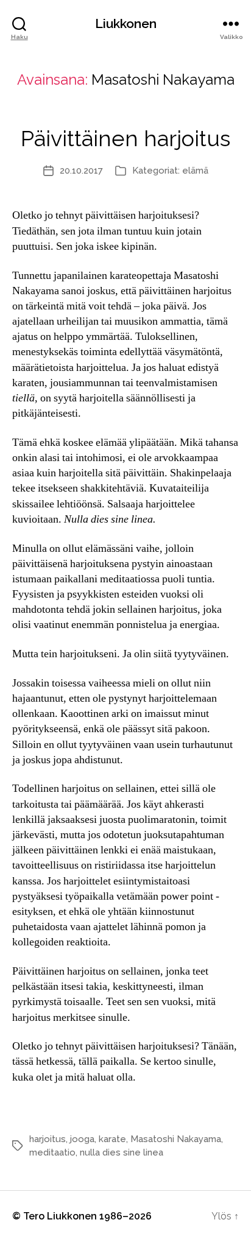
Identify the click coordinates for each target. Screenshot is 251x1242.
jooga (82, 1139)
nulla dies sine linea (121, 1152)
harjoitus (47, 1139)
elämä (195, 170)
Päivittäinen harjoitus (125, 138)
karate (112, 1139)
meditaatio (52, 1152)
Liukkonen (126, 23)
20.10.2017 (81, 170)
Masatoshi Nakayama (175, 1139)
